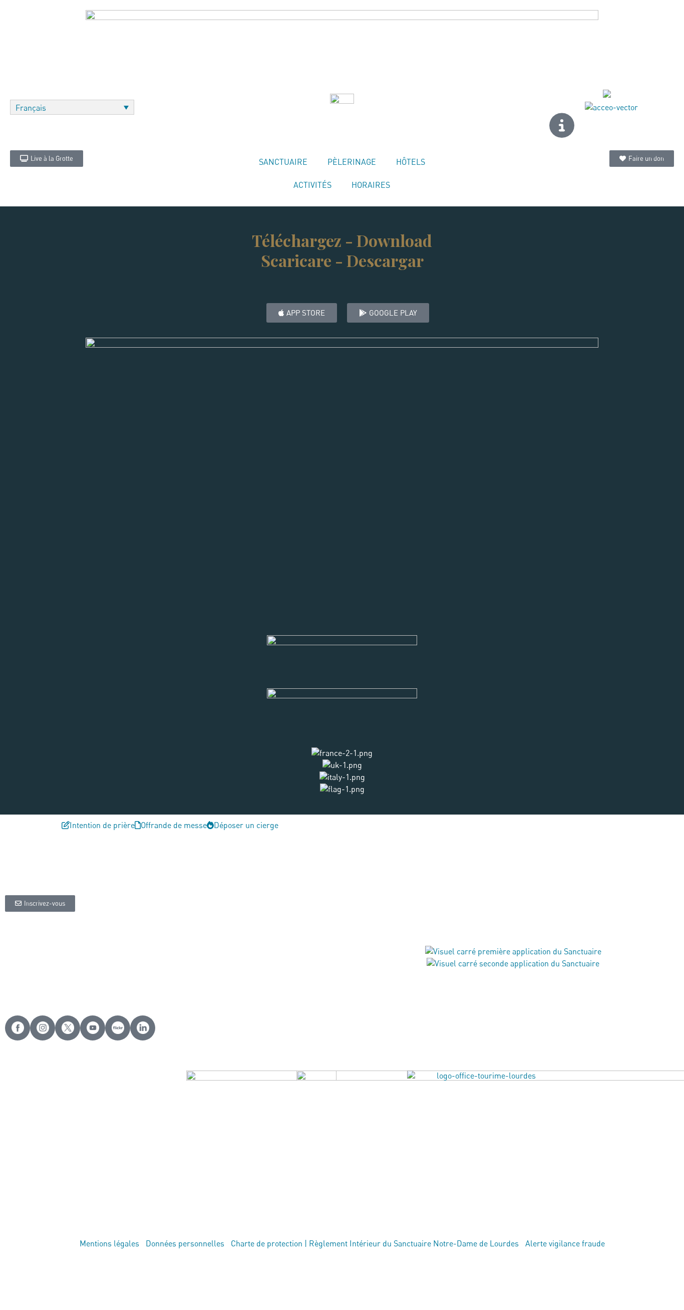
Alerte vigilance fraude (565, 1243)
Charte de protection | (270, 1243)
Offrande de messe (154, 972)
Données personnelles (185, 1243)
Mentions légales (109, 1243)
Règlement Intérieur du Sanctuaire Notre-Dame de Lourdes (414, 1243)
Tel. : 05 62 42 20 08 (264, 972)
